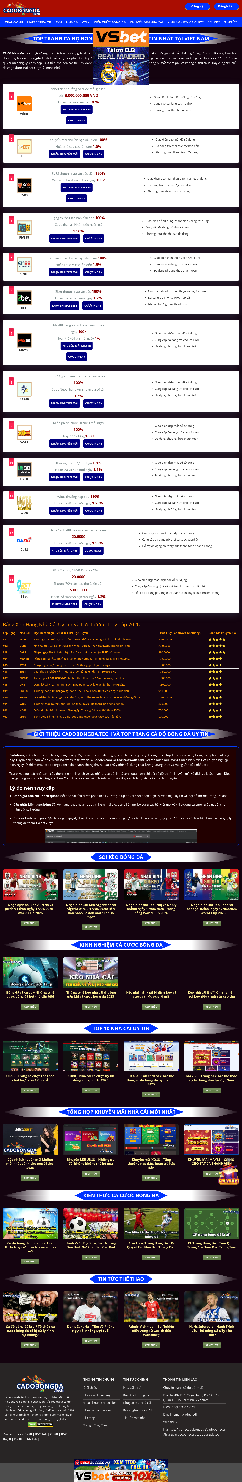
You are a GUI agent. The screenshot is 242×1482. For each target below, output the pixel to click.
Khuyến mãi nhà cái (146, 22)
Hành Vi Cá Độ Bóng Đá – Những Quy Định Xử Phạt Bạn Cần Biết (90, 1245)
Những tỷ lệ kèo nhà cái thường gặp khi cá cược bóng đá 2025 (91, 994)
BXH (58, 22)
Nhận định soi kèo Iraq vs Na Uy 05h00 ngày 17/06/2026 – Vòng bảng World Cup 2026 (151, 909)
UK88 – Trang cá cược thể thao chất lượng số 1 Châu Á (30, 1078)
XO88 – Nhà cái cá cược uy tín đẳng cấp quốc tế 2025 (90, 1078)
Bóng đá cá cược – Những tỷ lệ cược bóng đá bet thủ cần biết (30, 994)
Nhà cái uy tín (77, 22)
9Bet (56, 570)
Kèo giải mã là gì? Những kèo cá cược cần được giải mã (151, 994)
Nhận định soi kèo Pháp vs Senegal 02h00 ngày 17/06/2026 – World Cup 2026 (212, 909)
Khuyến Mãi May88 (77, 109)
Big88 (7, 1439)
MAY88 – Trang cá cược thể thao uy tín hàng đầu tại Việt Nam (211, 1078)
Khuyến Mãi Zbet (65, 305)
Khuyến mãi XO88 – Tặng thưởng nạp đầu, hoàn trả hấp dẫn (151, 1164)
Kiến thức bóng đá (110, 22)
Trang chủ (14, 22)
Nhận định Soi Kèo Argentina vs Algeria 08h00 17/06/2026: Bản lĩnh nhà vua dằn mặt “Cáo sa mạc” (91, 911)
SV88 (56, 173)
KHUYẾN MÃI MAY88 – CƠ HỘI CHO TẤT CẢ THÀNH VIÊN (212, 1162)
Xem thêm (30, 923)
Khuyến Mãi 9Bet (65, 604)
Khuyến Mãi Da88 (65, 550)
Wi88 (61, 496)
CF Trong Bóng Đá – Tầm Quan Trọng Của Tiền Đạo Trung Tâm (211, 1245)
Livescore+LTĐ (39, 22)
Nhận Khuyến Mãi (65, 154)
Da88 (28, 1434)
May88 (58, 325)
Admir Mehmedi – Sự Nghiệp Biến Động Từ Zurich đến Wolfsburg (151, 1330)
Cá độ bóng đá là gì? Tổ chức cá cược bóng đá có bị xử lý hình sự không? (30, 1330)
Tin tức (230, 22)
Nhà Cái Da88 (61, 530)
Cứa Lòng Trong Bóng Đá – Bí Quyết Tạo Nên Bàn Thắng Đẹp (151, 1245)
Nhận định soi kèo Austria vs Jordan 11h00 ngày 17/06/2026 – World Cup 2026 (30, 909)
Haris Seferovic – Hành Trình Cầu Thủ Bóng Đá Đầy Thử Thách (211, 1330)
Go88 (54, 1434)
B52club (41, 1434)
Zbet (59, 291)
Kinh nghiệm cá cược (185, 22)
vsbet (55, 89)
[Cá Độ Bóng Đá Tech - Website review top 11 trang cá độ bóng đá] (22, 8)
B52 (64, 1434)
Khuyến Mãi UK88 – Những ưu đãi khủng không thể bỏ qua (91, 1162)
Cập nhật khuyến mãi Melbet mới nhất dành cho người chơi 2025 (30, 1164)
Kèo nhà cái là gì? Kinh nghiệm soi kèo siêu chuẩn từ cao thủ (212, 994)
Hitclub (31, 1439)
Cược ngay (77, 120)
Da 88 (18, 1439)
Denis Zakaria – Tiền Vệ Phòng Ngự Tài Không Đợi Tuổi (91, 1328)
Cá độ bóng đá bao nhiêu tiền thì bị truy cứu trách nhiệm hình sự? (30, 1247)
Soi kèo (214, 22)
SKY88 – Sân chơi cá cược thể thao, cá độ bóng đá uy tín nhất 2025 (151, 1080)
